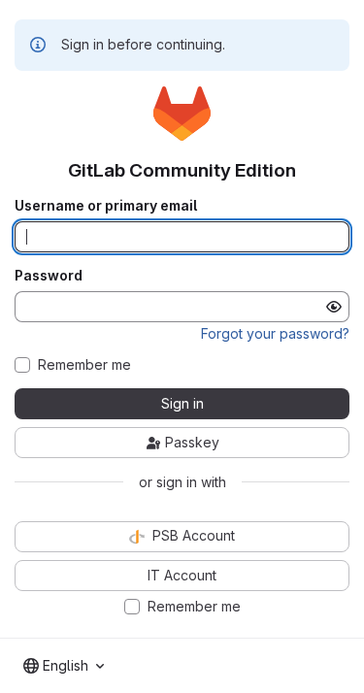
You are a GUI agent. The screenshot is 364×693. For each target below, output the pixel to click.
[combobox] (64, 665)
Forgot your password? (275, 333)
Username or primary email (106, 206)
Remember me (84, 365)
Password (49, 275)
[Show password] (333, 306)
